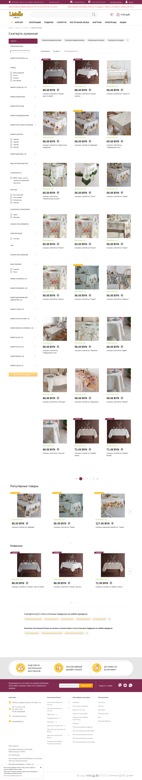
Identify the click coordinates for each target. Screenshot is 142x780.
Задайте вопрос (116, 2)
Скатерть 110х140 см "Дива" (117, 350)
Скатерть (16, 239)
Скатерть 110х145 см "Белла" (53, 299)
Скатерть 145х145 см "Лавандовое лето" (114, 146)
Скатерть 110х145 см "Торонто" (118, 94)
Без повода (17, 80)
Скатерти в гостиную (115, 40)
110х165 (16, 145)
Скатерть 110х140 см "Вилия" (117, 402)
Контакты (101, 702)
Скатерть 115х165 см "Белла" (85, 248)
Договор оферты (104, 721)
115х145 (16, 147)
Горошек (16, 203)
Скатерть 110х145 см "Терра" (117, 196)
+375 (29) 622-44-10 (98, 2)
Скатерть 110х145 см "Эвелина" (86, 350)
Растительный (18, 195)
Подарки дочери (67, 619)
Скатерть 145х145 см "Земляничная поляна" (51, 197)
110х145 (16, 142)
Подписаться (86, 686)
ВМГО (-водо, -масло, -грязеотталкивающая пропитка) (21, 180)
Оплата (100, 706)
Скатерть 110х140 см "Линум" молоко (85, 95)
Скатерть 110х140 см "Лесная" (54, 453)
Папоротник (17, 200)
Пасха (15, 75)
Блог (100, 717)
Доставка (101, 710)
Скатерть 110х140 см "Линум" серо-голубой (53, 95)
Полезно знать (103, 713)
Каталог (19, 22)
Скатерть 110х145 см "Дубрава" (86, 145)
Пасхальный (17, 197)
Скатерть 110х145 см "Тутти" (85, 196)
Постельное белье (32, 633)
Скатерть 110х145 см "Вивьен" (118, 299)
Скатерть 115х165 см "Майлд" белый (117, 454)
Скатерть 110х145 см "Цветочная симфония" (55, 146)
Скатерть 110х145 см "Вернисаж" (87, 402)
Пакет (15, 272)
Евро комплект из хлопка (74, 633)
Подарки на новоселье (33, 619)
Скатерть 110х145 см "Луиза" (117, 248)
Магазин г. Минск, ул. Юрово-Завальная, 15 (28, 2)
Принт (15, 215)
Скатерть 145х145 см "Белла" (53, 248)
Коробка (16, 269)
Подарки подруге (99, 619)
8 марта (16, 78)
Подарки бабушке (51, 619)
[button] (130, 512)
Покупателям (54, 2)
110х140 (16, 139)
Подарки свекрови (83, 619)
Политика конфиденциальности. (13, 775)
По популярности (70, 51)
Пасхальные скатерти (96, 40)
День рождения (18, 73)
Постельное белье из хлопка (52, 633)
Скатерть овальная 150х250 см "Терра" (110, 527)
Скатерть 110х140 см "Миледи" (54, 402)
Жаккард (16, 217)
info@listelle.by (17, 721)
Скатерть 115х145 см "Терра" (85, 299)
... (90, 478)
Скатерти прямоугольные (51, 40)
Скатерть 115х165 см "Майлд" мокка (85, 454)
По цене (56, 51)
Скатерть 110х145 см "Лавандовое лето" (50, 351)
